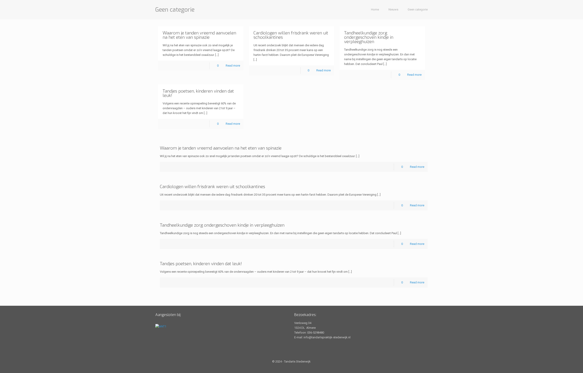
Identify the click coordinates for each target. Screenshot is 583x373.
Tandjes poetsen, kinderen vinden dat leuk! (198, 93)
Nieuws (393, 9)
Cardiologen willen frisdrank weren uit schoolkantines (290, 35)
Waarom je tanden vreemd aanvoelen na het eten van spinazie (199, 35)
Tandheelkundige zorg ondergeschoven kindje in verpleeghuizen (368, 37)
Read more (233, 65)
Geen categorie (418, 9)
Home (375, 9)
